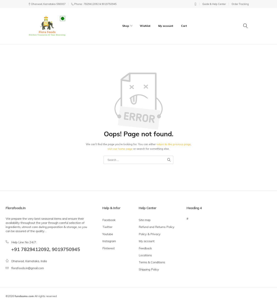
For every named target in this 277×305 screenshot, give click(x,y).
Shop (125, 26)
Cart (184, 26)
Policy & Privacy (150, 234)
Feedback (145, 248)
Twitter (107, 227)
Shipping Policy (149, 269)
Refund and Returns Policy (156, 227)
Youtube (107, 234)
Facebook (109, 220)
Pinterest (108, 248)
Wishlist (145, 26)
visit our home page (120, 148)
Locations (145, 255)
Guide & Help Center (214, 3)
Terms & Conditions (152, 262)
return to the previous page (174, 144)
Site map (145, 220)
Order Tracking (240, 3)
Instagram (109, 241)
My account (165, 26)
